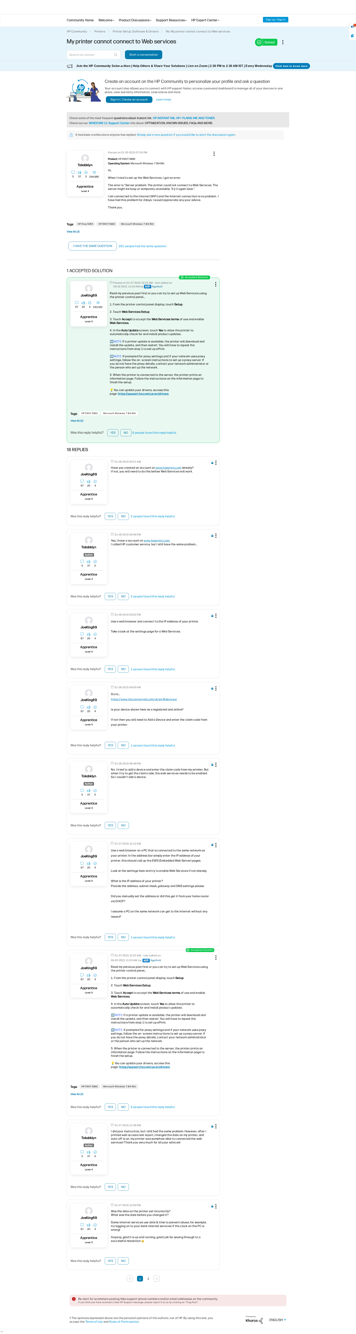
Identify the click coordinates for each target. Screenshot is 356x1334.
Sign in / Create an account (129, 99)
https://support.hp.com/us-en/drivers (143, 393)
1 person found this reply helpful (153, 669)
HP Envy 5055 (85, 224)
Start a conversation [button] (143, 54)
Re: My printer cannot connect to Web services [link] (198, 31)
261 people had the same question (142, 246)
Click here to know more (291, 66)
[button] (213, 153)
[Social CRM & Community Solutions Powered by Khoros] (254, 1319)
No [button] (126, 432)
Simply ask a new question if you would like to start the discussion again (186, 134)
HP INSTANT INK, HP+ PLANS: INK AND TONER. (184, 118)
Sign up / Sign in (275, 19)
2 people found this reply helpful (153, 516)
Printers (100, 31)
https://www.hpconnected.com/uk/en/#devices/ (144, 699)
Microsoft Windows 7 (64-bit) (137, 224)
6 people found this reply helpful (154, 432)
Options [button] (285, 42)
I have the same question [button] (92, 246)
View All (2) (76, 420)
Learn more (163, 99)
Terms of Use (94, 1321)
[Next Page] (157, 1279)
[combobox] (94, 54)
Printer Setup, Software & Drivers (136, 31)
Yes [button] (113, 432)
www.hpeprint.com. (157, 540)
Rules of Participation (124, 1321)
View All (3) (73, 231)
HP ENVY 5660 (107, 224)
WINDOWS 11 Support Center (109, 123)
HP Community (77, 31)
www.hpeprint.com (168, 467)
